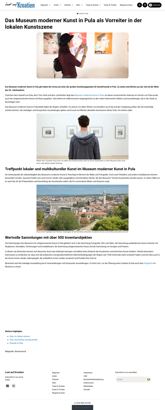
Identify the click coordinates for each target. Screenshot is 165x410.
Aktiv (78, 5)
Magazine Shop (126, 5)
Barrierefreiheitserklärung (93, 379)
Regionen (44, 5)
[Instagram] (13, 385)
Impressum (88, 373)
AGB (85, 376)
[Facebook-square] (7, 385)
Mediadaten (88, 386)
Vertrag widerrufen (83, 407)
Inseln (56, 5)
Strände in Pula (16, 343)
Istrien (81, 13)
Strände (67, 5)
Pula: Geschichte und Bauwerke (24, 340)
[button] (139, 5)
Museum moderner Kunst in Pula (89, 95)
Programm (148, 263)
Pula (86, 13)
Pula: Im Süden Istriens (20, 336)
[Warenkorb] (145, 5)
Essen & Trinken (110, 5)
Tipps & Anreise (92, 5)
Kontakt (87, 389)
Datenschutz (89, 383)
